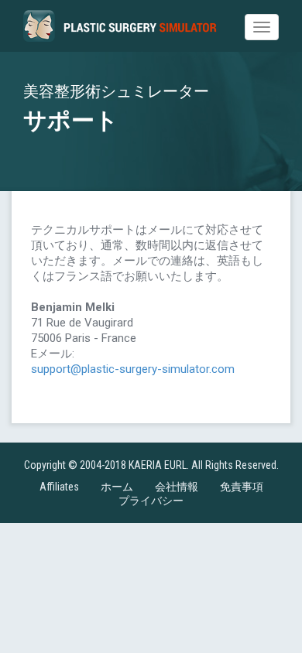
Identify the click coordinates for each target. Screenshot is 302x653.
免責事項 (241, 486)
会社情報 (176, 486)
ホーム (117, 486)
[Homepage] (120, 26)
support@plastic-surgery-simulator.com (133, 369)
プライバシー (151, 500)
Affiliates (59, 486)
